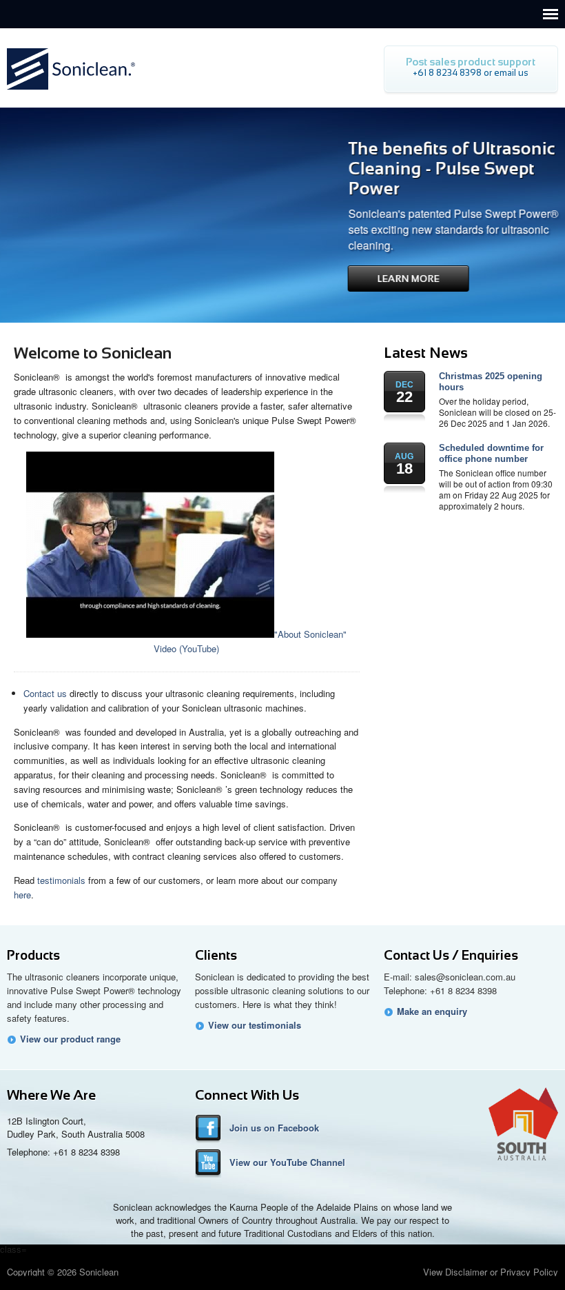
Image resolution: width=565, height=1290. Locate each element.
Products (33, 955)
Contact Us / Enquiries (451, 955)
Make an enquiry (432, 1011)
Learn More (360, 278)
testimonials (61, 880)
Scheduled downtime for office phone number (491, 453)
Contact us (45, 693)
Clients (216, 955)
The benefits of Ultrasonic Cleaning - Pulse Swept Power (403, 168)
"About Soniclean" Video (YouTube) (250, 641)
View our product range (70, 1039)
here (22, 894)
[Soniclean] (71, 93)
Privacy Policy (529, 1271)
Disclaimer (466, 1271)
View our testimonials (254, 1025)
